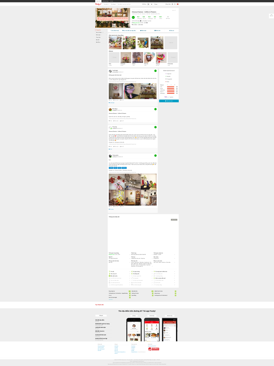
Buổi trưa (137, 254)
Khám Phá (98, 1)
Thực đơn (98, 37)
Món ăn (133, 63)
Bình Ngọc (115, 108)
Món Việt (148, 13)
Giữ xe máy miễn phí (160, 278)
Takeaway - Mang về (143, 263)
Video (110, 63)
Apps (156, 4)
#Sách (115, 167)
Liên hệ (116, 353)
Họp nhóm (137, 262)
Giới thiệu (116, 346)
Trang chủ (98, 30)
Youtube (133, 349)
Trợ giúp (116, 347)
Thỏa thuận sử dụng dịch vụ (120, 351)
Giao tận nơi (146, 262)
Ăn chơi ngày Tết (139, 266)
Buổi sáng (133, 254)
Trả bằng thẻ (136, 273)
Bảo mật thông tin (101, 349)
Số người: (111, 142)
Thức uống (168, 262)
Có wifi (112, 271)
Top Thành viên (99, 304)
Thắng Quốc (115, 155)
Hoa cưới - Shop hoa (141, 13)
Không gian (123, 63)
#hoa (119, 167)
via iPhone (114, 128)
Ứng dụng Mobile (101, 346)
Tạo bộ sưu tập (101, 347)
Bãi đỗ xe (98, 42)
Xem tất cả (111, 299)
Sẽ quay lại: (117, 142)
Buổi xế (141, 254)
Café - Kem (156, 262)
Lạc (110, 159)
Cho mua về (113, 273)
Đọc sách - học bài (134, 264)
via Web (114, 110)
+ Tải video (114, 57)
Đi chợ (111, 1)
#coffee (111, 167)
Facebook (133, 346)
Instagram (133, 347)
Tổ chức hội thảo (142, 264)
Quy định (99, 350)
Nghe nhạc (149, 263)
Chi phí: (116, 170)
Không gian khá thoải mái (115, 75)
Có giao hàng (136, 271)
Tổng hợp (158, 63)
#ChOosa (124, 167)
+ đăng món (171, 42)
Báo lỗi (122, 100)
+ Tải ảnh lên (173, 57)
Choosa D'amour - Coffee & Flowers (117, 113)
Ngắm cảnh (136, 263)
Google (132, 350)
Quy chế (116, 350)
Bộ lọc (144, 4)
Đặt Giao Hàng (105, 1)
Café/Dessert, (134, 13)
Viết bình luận (169, 100)
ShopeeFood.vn (134, 351)
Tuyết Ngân (115, 70)
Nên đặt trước (114, 276)
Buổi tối (144, 254)
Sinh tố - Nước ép (162, 262)
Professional (170, 63)
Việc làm (116, 349)
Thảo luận (116, 100)
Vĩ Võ (111, 149)
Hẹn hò (132, 262)
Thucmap (114, 126)
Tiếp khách (141, 262)
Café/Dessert (133, 258)
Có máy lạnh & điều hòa (161, 271)
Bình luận (98, 34)
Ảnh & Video (100, 32)
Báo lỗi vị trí (174, 219)
